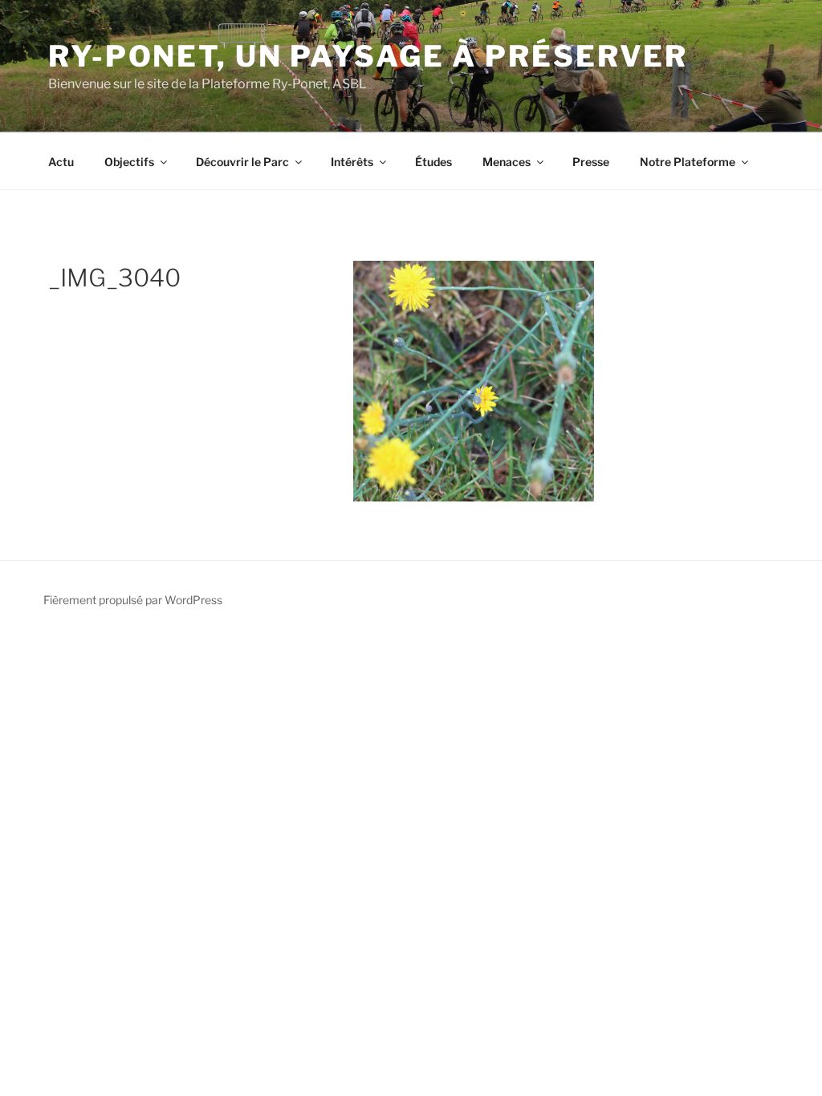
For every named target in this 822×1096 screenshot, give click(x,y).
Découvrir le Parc (242, 161)
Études (433, 161)
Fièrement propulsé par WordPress (132, 600)
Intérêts (352, 161)
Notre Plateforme (687, 161)
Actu (61, 161)
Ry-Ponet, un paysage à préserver (368, 56)
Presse (590, 161)
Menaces (506, 161)
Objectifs (129, 161)
